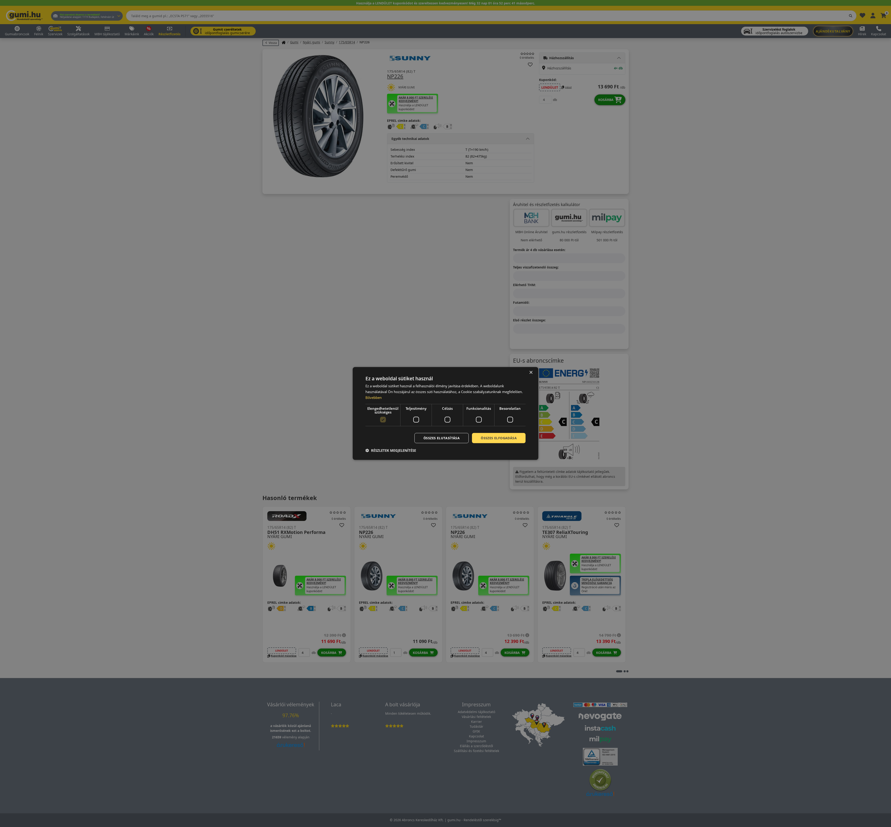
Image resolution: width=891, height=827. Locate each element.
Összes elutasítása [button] (441, 438)
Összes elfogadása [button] (499, 438)
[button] (390, 450)
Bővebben (373, 397)
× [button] (531, 372)
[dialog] (445, 413)
